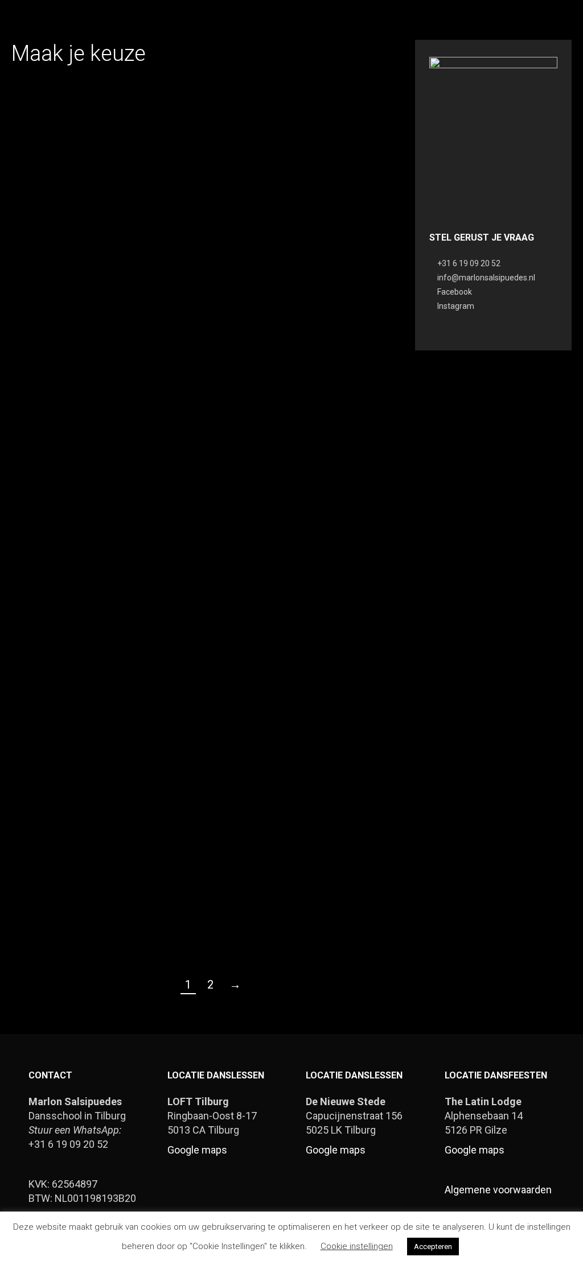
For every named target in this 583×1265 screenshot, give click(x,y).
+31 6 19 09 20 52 (468, 263)
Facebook (454, 291)
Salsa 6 (332, 439)
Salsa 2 (199, 657)
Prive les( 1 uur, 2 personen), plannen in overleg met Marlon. (65, 669)
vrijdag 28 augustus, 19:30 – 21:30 (65, 445)
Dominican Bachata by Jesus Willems (199, 445)
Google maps (197, 1150)
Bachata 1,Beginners (332, 887)
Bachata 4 (332, 657)
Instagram (455, 306)
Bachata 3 (65, 887)
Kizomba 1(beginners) (199, 220)
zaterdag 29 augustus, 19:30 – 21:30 (332, 226)
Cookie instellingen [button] (357, 1246)
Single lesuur (66, 220)
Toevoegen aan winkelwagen (65, 267)
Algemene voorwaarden (498, 1190)
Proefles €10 (199, 887)
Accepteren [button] (433, 1246)
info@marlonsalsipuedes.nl (486, 277)
